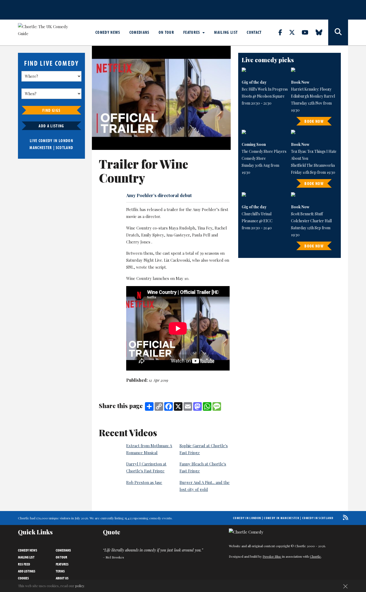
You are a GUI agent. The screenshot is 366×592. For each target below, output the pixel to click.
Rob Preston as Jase (144, 482)
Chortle (315, 556)
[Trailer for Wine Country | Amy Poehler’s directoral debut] (161, 98)
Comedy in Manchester (281, 518)
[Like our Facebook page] (283, 32)
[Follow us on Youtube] (308, 32)
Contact (254, 32)
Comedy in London (247, 518)
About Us (62, 578)
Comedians (139, 32)
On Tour (166, 32)
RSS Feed (24, 564)
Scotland (64, 147)
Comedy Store (254, 158)
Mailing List (226, 32)
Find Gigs (51, 110)
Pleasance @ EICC (257, 220)
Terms (60, 571)
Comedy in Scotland (317, 518)
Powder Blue (272, 556)
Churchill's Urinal (256, 213)
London (66, 140)
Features (192, 32)
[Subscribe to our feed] (344, 517)
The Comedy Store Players (264, 151)
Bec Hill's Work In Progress (265, 89)
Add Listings (26, 571)
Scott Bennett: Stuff (307, 213)
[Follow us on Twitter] (295, 32)
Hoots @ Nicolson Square (263, 96)
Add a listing (51, 125)
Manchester (40, 147)
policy (79, 585)
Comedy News (107, 32)
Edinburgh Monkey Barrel (313, 96)
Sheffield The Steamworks (313, 165)
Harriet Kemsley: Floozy (311, 89)
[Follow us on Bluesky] (322, 32)
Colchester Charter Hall (311, 220)
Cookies (23, 578)
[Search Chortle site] (338, 32)
